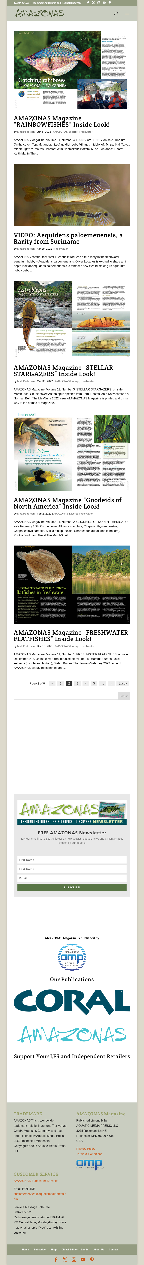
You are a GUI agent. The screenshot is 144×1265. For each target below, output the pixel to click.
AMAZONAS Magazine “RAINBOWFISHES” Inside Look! (62, 121)
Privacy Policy (85, 1148)
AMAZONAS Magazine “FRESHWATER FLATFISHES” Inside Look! (71, 635)
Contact (113, 1249)
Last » (123, 683)
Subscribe (40, 1249)
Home (25, 1249)
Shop (53, 1249)
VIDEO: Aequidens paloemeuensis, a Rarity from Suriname (68, 238)
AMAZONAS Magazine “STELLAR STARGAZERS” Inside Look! (63, 370)
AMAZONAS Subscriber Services (36, 1180)
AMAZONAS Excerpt (65, 131)
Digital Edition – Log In (75, 1249)
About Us (98, 1249)
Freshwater (85, 131)
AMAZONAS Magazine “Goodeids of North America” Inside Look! (68, 503)
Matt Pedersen (26, 131)
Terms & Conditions (89, 1154)
